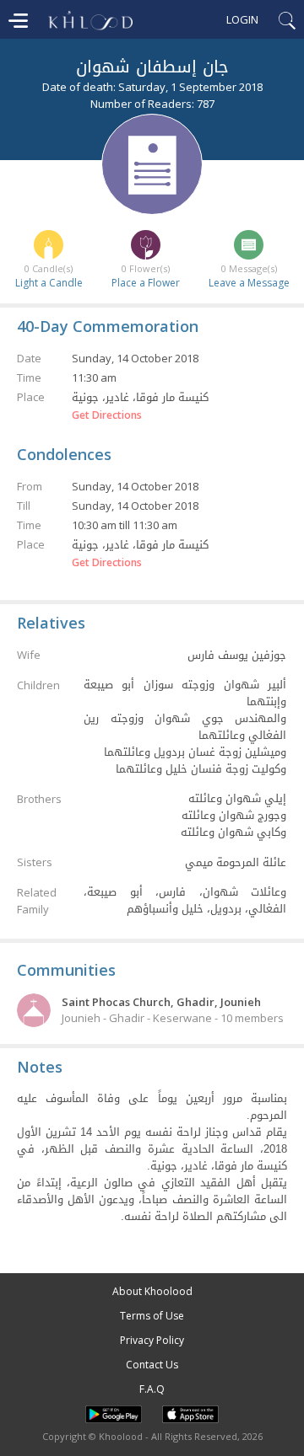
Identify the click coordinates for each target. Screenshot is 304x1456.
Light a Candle (49, 283)
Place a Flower (145, 283)
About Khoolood (152, 1291)
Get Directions (107, 415)
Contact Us (152, 1364)
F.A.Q (152, 1389)
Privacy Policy (152, 1340)
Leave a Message (249, 283)
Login (242, 19)
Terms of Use (152, 1316)
